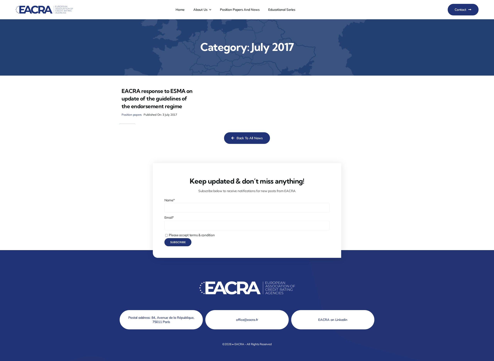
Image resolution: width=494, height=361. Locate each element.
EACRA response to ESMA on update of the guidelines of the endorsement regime (157, 98)
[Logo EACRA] (44, 5)
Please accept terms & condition (191, 235)
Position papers (132, 114)
